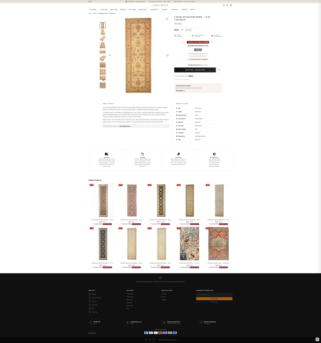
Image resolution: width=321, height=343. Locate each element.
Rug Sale (164, 9)
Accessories (174, 9)
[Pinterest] (153, 339)
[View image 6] (103, 59)
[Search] (223, 5)
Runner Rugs (132, 9)
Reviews (192, 9)
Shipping (94, 294)
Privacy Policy (214, 302)
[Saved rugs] (227, 5)
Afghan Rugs (113, 9)
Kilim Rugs (123, 9)
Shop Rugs (93, 9)
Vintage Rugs (130, 294)
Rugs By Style (143, 9)
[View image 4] (103, 45)
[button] (160, 1)
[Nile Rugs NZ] (160, 5)
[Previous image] (110, 55)
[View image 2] (103, 32)
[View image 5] (103, 52)
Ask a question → (180, 90)
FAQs (93, 308)
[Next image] (167, 55)
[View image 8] (103, 72)
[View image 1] (103, 25)
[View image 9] (103, 79)
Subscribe (214, 298)
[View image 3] (103, 39)
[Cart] (230, 5)
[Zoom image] (167, 19)
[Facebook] (145, 339)
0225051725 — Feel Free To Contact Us (185, 1)
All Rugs (95, 13)
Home (90, 13)
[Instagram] (149, 339)
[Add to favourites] (219, 70)
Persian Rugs (104, 9)
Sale (128, 308)
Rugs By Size (154, 9)
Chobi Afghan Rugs (125, 126)
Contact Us (95, 312)
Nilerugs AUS (92, 333)
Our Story (163, 294)
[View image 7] (103, 65)
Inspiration (184, 9)
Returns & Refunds (96, 297)
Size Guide (94, 305)
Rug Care (94, 301)
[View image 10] (103, 85)
